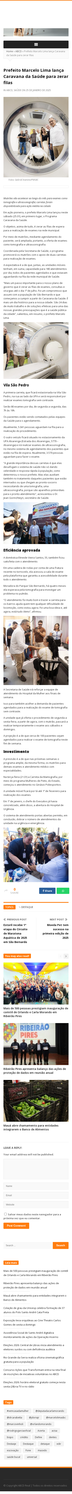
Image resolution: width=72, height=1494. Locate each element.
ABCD (18, 51)
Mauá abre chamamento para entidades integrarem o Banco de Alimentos (30, 1127)
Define (38, 1437)
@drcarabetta (14, 1417)
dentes (52, 1437)
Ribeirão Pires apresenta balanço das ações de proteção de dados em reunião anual (34, 1071)
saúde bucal (13, 1457)
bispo (10, 1437)
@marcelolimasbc (56, 1417)
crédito (24, 1437)
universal (32, 1457)
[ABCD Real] (36, 16)
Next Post (57, 919)
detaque (45, 1443)
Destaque (27, 907)
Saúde (17, 90)
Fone (28, 1450)
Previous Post (17, 919)
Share (48, 891)
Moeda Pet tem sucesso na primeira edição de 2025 (56, 931)
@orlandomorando (40, 1424)
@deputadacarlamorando (50, 1411)
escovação (13, 1450)
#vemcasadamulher (18, 1411)
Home (9, 51)
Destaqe (11, 1443)
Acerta (41, 1430)
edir (59, 1443)
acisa (54, 1430)
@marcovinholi (15, 1424)
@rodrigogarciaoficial (19, 1430)
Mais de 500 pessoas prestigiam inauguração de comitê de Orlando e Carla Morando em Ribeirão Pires (35, 1012)
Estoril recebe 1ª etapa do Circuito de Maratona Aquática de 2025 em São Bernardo (15, 933)
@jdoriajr (34, 1417)
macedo (42, 1450)
